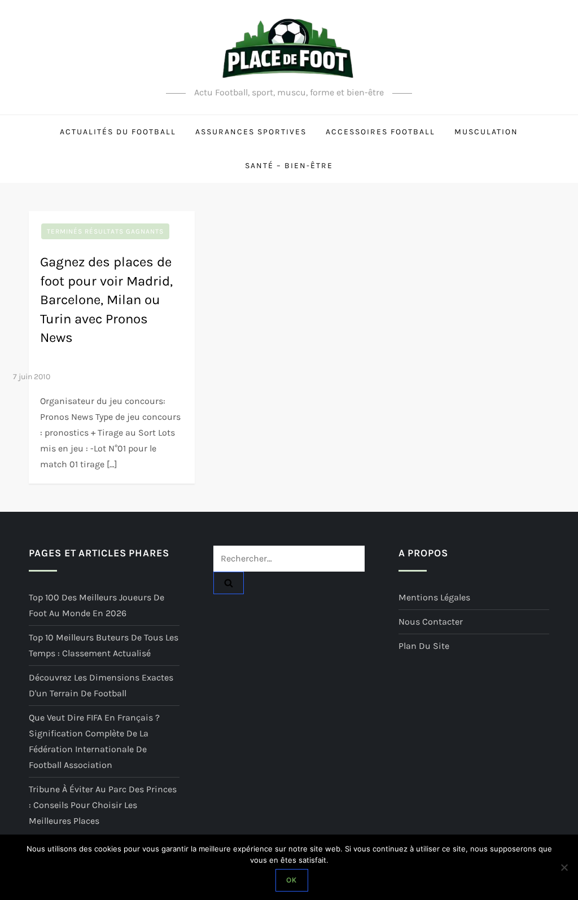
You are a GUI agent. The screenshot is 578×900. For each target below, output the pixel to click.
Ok (291, 880)
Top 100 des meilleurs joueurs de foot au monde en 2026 (96, 605)
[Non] (564, 867)
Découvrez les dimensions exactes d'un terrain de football (101, 685)
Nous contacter (431, 621)
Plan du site (424, 645)
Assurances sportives (250, 132)
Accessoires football (380, 132)
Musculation (486, 132)
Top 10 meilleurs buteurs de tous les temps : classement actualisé (103, 645)
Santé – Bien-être (289, 165)
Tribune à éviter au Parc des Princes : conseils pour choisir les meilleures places (103, 805)
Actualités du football (118, 132)
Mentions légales (434, 597)
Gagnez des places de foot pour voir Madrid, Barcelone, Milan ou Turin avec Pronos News (106, 299)
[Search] (228, 583)
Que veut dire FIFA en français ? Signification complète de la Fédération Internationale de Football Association (94, 741)
